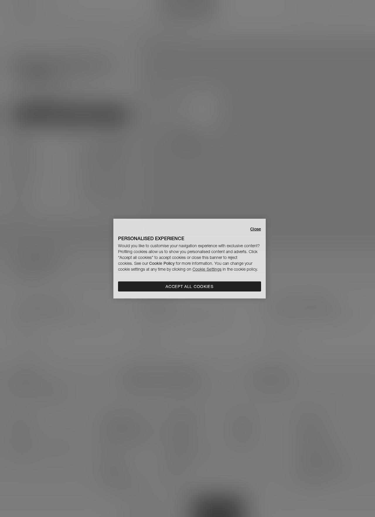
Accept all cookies (190, 286)
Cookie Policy (162, 263)
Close (255, 228)
